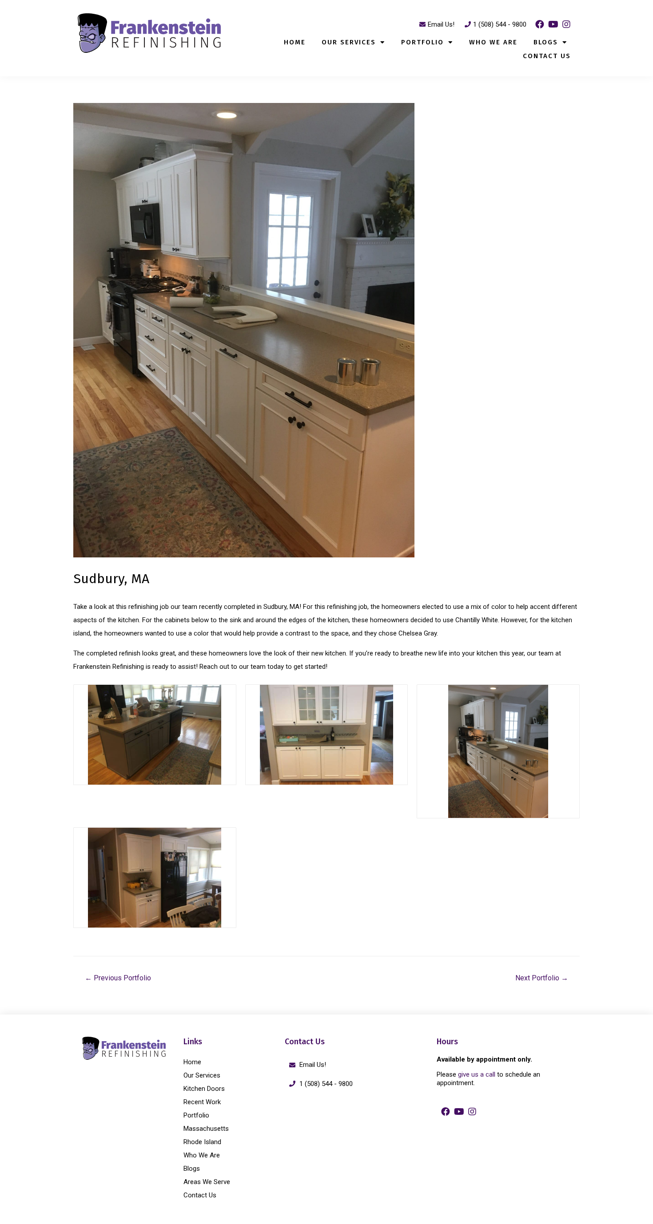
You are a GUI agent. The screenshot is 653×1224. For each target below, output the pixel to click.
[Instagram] (566, 24)
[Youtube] (553, 24)
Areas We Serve (206, 1182)
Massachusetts (206, 1129)
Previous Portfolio (118, 978)
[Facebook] (539, 24)
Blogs (546, 42)
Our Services (349, 42)
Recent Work (202, 1102)
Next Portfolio (541, 978)
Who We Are (493, 42)
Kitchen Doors (204, 1089)
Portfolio (422, 42)
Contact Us (547, 56)
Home (295, 42)
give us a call (476, 1074)
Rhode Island (202, 1142)
